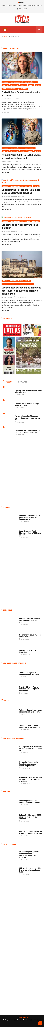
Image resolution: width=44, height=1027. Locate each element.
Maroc (38, 85)
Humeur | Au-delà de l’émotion (27, 651)
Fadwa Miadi (7, 99)
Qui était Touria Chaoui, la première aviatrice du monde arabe (29, 517)
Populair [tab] (22, 382)
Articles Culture (15, 82)
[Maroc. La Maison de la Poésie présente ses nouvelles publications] (9, 764)
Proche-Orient (28, 284)
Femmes (23, 85)
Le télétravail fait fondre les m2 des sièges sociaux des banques (21, 191)
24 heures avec (24, 775)
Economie (28, 186)
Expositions (14, 85)
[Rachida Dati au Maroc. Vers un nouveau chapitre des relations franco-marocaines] (9, 779)
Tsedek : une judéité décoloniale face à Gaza (29, 673)
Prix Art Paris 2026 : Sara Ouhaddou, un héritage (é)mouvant (21, 156)
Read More (5, 112)
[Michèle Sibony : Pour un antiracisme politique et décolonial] (9, 689)
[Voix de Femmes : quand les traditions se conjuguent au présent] (9, 832)
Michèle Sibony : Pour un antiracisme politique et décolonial (29, 689)
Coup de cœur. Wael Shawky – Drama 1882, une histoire (30, 533)
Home (6, 37)
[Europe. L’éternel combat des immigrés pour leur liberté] (9, 620)
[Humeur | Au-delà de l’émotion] (9, 651)
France (31, 85)
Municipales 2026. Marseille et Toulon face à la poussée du (30, 748)
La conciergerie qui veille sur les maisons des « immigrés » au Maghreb (29, 854)
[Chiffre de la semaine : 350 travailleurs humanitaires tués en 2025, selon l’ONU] (9, 870)
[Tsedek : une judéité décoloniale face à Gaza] (9, 673)
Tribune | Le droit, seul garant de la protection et (30, 726)
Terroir (37, 151)
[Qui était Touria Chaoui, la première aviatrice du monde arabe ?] (9, 518)
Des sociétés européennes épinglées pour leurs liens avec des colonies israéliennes (21, 290)
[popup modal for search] (39, 29)
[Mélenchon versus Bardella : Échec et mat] (9, 636)
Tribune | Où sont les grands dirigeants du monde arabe (30, 711)
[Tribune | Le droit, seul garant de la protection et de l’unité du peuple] (9, 726)
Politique (35, 221)
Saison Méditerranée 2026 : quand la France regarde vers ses (30, 817)
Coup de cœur (29, 148)
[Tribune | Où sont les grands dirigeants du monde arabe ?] (9, 711)
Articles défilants (30, 82)
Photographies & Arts (10, 88)
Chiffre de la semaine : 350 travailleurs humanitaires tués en (30, 870)
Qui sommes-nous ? (22, 1018)
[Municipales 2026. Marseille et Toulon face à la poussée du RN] (9, 748)
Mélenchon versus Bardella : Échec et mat (30, 636)
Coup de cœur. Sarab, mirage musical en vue (27, 404)
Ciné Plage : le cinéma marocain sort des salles (29, 801)
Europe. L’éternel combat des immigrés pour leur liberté (29, 620)
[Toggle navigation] (5, 29)
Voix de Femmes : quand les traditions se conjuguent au (30, 832)
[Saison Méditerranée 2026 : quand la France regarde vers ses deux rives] (9, 817)
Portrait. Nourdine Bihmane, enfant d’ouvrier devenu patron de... (27, 418)
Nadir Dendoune (8, 297)
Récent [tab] (9, 382)
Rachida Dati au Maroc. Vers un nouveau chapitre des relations (30, 779)
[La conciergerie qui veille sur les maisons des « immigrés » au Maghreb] (9, 854)
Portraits (23, 88)
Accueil (5, 82)
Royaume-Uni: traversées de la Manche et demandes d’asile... (27, 431)
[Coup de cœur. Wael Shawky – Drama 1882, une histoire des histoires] (9, 533)
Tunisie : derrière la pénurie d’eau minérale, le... (28, 391)
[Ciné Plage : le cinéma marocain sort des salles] (9, 801)
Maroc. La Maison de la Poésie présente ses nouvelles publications (28, 764)
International (7, 284)
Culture (5, 85)
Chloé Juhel (6, 196)
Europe (27, 280)
